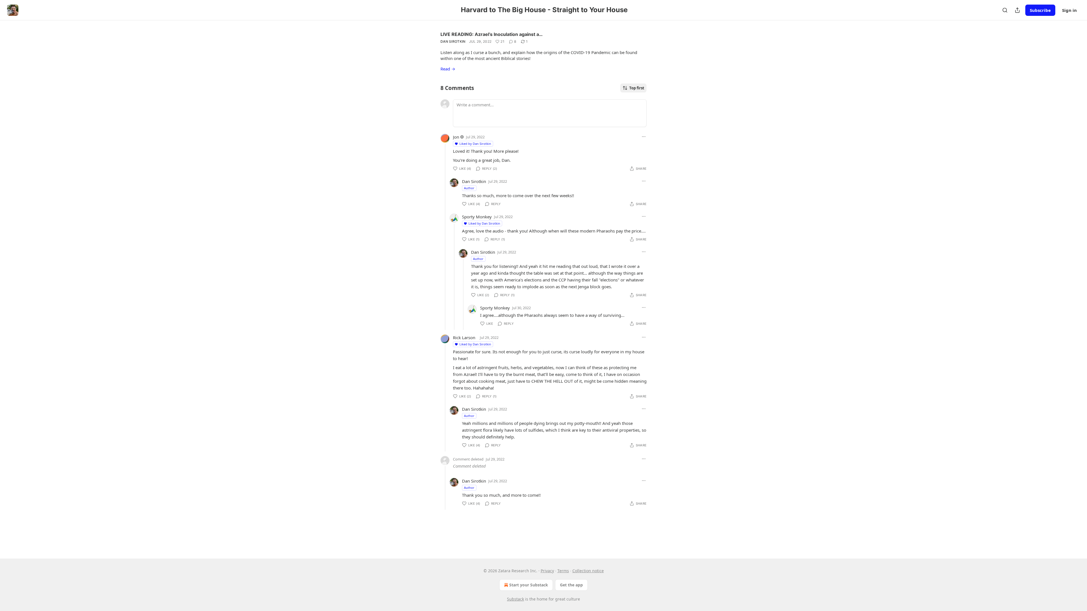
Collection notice (588, 570)
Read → (447, 69)
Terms (563, 570)
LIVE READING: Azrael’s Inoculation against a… (491, 34)
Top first (636, 88)
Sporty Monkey (477, 217)
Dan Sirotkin (453, 41)
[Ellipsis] (643, 136)
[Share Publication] (1017, 10)
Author (469, 188)
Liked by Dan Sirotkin (475, 143)
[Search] (1005, 10)
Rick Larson (464, 337)
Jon (456, 137)
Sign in (1069, 10)
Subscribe (1040, 10)
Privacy (547, 570)
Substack (515, 599)
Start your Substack (528, 585)
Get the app (571, 585)
